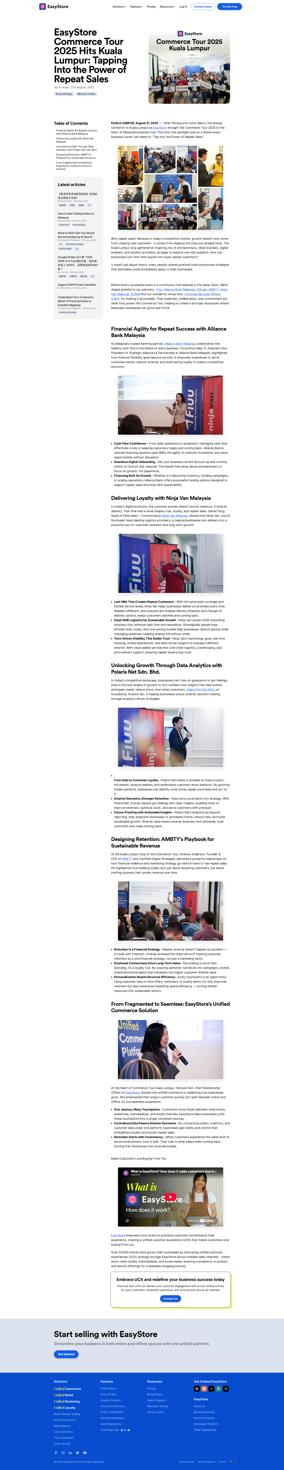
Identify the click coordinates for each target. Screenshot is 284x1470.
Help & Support (156, 1400)
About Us (199, 1406)
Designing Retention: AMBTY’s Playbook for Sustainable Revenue (76, 156)
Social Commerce (65, 1420)
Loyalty (65, 1407)
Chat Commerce (64, 1437)
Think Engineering (205, 1429)
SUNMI (135, 294)
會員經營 (62, 205)
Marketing (67, 1401)
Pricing (151, 6)
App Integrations (111, 1424)
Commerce (67, 1389)
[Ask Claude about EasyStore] (204, 1389)
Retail (63, 1395)
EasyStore (160, 127)
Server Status (155, 1412)
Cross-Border (62, 1443)
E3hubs (202, 289)
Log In (183, 6)
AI (61, 244)
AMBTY (213, 289)
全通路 (81, 205)
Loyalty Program (111, 1400)
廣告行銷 (83, 276)
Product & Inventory (113, 1406)
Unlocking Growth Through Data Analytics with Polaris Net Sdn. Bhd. (76, 148)
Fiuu (159, 289)
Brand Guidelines (204, 1412)
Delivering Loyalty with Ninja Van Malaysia (75, 140)
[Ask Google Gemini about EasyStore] (211, 1389)
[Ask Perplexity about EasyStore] (219, 1389)
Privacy (222, 1461)
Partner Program (204, 1418)
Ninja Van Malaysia (175, 515)
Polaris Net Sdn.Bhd (200, 689)
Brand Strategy (64, 93)
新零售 (72, 205)
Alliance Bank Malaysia (179, 289)
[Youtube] (85, 1453)
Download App (110, 1429)
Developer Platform (206, 1424)
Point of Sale (108, 1394)
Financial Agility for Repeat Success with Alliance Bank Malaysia (76, 132)
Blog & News (155, 1394)
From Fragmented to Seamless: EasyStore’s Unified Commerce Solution (74, 166)
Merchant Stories (86, 93)
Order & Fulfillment (112, 1412)
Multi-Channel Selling (67, 1414)
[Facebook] (56, 1453)
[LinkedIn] (70, 1453)
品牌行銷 (62, 276)
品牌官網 (73, 276)
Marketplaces (62, 1425)
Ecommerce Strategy (74, 244)
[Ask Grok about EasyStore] (226, 1389)
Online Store (64, 225)
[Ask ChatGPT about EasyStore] (197, 1389)
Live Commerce (63, 1431)
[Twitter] (78, 1453)
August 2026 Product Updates (77, 284)
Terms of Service (206, 1461)
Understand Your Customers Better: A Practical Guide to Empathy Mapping (76, 301)
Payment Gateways (112, 1418)
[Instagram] (63, 1453)
